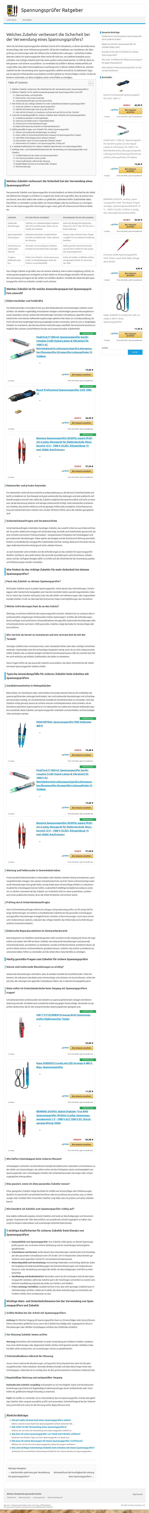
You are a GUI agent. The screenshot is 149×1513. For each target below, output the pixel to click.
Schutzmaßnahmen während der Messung (33, 161)
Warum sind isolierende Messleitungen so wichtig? (36, 132)
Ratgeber (27, 20)
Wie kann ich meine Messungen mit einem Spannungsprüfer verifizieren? (47, 1441)
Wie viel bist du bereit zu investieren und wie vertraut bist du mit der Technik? (47, 112)
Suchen (105, 348)
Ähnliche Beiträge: (23, 167)
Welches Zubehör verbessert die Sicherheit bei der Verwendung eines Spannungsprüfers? (50, 89)
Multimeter (11, 1497)
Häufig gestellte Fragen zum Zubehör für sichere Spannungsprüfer (40, 129)
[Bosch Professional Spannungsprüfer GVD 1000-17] (122, 86)
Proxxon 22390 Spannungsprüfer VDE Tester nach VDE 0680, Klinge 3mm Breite (121, 258)
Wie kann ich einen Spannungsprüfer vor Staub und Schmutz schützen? (46, 1434)
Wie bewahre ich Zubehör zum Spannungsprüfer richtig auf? (40, 143)
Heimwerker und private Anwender (30, 98)
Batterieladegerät (55, 1497)
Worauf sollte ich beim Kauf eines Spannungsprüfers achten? (41, 1420)
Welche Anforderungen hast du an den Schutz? (35, 109)
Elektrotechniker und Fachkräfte (29, 95)
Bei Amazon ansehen (81, 374)
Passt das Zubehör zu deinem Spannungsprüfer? (35, 107)
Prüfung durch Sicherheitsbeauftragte (31, 124)
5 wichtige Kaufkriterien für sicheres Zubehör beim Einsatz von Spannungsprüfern (47, 146)
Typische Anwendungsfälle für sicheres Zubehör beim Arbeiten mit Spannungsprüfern (49, 115)
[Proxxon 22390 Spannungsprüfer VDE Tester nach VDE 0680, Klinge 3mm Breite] (122, 245)
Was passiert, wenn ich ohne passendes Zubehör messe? (38, 141)
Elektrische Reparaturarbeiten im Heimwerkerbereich (38, 126)
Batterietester (25, 1497)
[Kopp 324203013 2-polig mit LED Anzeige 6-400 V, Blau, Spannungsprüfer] (122, 299)
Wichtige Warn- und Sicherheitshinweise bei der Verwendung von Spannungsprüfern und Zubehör (49, 151)
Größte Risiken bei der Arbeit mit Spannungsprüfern (37, 155)
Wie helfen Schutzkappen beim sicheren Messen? (36, 138)
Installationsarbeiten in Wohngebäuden (32, 118)
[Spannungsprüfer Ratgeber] (11, 16)
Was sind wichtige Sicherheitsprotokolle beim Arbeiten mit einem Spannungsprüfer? (53, 1448)
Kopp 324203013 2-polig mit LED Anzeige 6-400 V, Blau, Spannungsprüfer (122, 318)
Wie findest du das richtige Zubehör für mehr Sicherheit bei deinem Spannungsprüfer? (48, 104)
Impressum (138, 1494)
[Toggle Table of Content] (89, 83)
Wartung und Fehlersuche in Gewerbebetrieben (35, 121)
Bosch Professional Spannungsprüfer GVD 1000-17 (121, 97)
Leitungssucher (39, 1497)
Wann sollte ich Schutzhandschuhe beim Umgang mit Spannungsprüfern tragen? (48, 135)
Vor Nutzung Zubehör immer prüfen (31, 158)
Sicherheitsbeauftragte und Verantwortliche (34, 101)
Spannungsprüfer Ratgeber (52, 10)
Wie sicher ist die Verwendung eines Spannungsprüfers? (39, 1427)
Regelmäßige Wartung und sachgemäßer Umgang (36, 164)
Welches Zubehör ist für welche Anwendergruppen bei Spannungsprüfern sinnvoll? (47, 92)
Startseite (11, 20)
